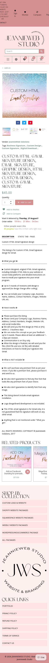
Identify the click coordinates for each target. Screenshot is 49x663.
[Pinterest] (30, 122)
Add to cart (26, 202)
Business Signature (16, 145)
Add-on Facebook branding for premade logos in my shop (13, 473)
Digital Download (29, 148)
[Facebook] (18, 122)
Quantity (5, 197)
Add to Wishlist (13, 209)
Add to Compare (14, 213)
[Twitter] (24, 122)
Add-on (7, 68)
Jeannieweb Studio (24, 659)
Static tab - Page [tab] (26, 236)
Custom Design (34, 145)
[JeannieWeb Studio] (24, 38)
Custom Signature (10, 148)
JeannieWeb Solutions (19, 142)
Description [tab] (8, 236)
